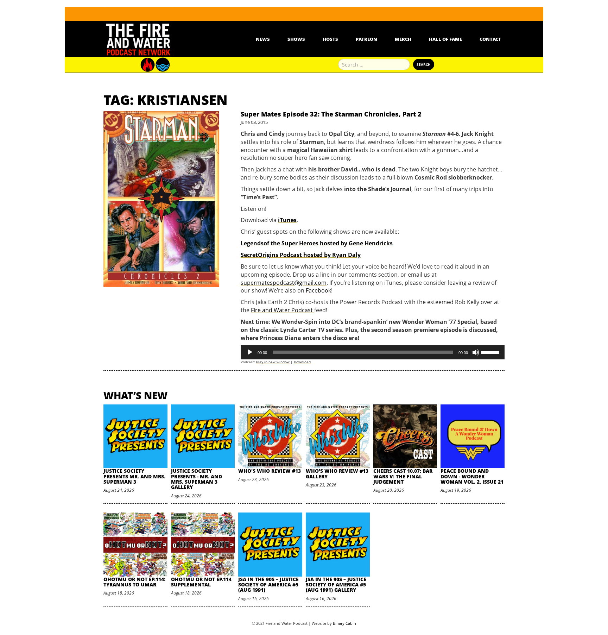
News (263, 39)
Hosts (330, 39)
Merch (403, 39)
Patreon (366, 39)
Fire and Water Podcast (282, 310)
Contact (490, 39)
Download (302, 361)
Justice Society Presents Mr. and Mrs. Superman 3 (134, 476)
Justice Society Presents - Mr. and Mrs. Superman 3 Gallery (196, 478)
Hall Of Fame (445, 39)
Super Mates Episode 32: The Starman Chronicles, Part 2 (331, 114)
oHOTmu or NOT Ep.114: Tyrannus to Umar (134, 582)
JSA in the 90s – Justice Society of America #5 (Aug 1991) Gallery (336, 584)
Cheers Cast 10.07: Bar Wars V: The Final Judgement (402, 476)
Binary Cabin (344, 623)
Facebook (318, 290)
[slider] (491, 351)
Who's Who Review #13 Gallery (337, 473)
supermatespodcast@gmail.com (284, 283)
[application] (373, 352)
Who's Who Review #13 (269, 470)
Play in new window (273, 361)
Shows (296, 39)
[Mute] (475, 352)
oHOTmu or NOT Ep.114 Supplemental (201, 582)
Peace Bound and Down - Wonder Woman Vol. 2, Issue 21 (472, 476)
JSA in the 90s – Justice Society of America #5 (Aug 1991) (268, 584)
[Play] (249, 352)
